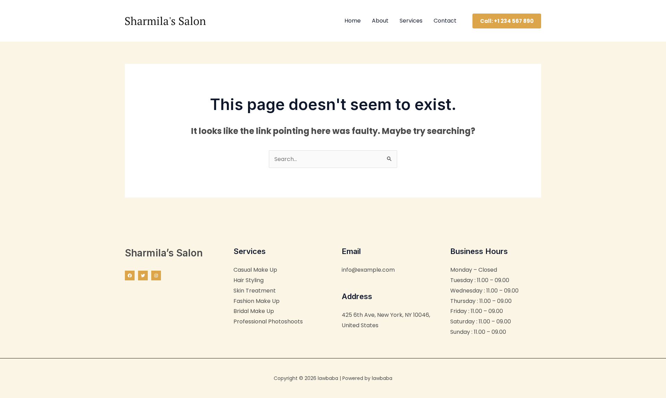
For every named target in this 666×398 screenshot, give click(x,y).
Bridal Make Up (253, 311)
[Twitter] (143, 275)
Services (411, 21)
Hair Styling (248, 280)
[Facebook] (130, 275)
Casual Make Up (255, 270)
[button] (506, 21)
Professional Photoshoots (268, 321)
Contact (445, 21)
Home (352, 21)
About (380, 21)
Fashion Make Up (256, 301)
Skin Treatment (254, 291)
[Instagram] (156, 275)
